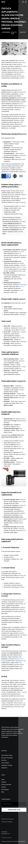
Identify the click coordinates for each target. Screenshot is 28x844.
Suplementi (23, 32)
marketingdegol (6, 32)
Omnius (23, 841)
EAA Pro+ (21, 286)
